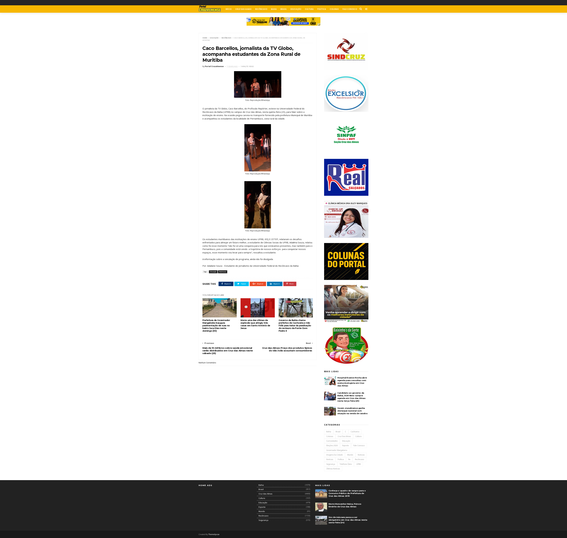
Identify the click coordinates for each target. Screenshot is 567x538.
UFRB (358, 464)
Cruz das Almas (243, 9)
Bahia (274, 9)
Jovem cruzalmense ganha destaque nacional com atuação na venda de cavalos (352, 411)
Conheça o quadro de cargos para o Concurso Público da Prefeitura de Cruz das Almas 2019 (347, 493)
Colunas (334, 9)
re (349, 459)
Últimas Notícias (333, 468)
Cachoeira (355, 431)
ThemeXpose (213, 534)
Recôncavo (261, 9)
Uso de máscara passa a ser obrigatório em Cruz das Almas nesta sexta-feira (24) (348, 520)
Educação (295, 9)
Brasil (283, 9)
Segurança (330, 464)
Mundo (350, 455)
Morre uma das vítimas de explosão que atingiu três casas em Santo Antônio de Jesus (255, 324)
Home (204, 38)
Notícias (329, 459)
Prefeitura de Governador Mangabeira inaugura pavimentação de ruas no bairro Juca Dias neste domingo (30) (216, 325)
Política (321, 9)
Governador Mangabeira (336, 450)
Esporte (345, 445)
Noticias (361, 455)
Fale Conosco (349, 9)
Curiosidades (332, 441)
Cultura (309, 9)
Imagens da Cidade (334, 455)
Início (228, 9)
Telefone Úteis (346, 464)
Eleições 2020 (332, 445)
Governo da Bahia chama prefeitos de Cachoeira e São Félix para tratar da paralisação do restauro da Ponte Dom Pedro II (295, 325)
